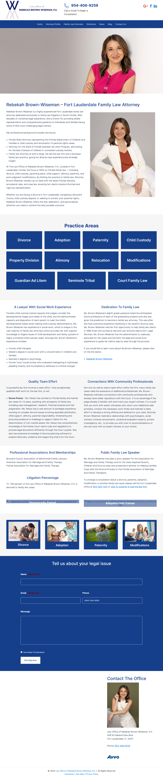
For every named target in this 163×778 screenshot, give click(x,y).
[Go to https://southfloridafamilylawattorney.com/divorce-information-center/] (42, 501)
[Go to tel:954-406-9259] (82, 10)
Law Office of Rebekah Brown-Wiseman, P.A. (75, 771)
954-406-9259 (122, 746)
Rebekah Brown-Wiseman (99, 359)
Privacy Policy (92, 774)
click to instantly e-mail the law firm (129, 486)
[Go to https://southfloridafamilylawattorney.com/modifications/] (140, 534)
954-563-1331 (100, 486)
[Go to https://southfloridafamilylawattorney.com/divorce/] (23, 534)
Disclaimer (69, 774)
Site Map (80, 774)
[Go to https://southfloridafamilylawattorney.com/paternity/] (101, 534)
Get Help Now (30, 660)
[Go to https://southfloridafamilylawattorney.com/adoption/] (62, 534)
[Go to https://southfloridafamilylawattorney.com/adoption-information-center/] (120, 503)
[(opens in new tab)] (113, 756)
